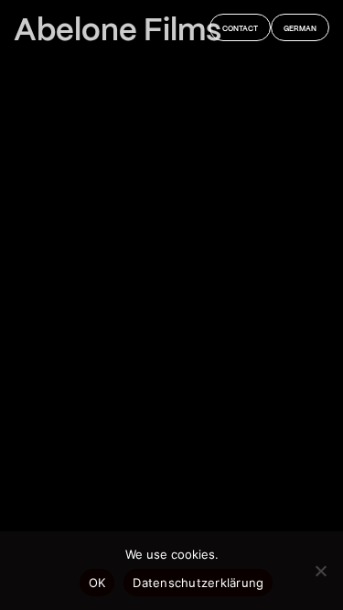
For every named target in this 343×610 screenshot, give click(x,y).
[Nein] (320, 571)
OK (97, 582)
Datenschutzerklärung (198, 582)
